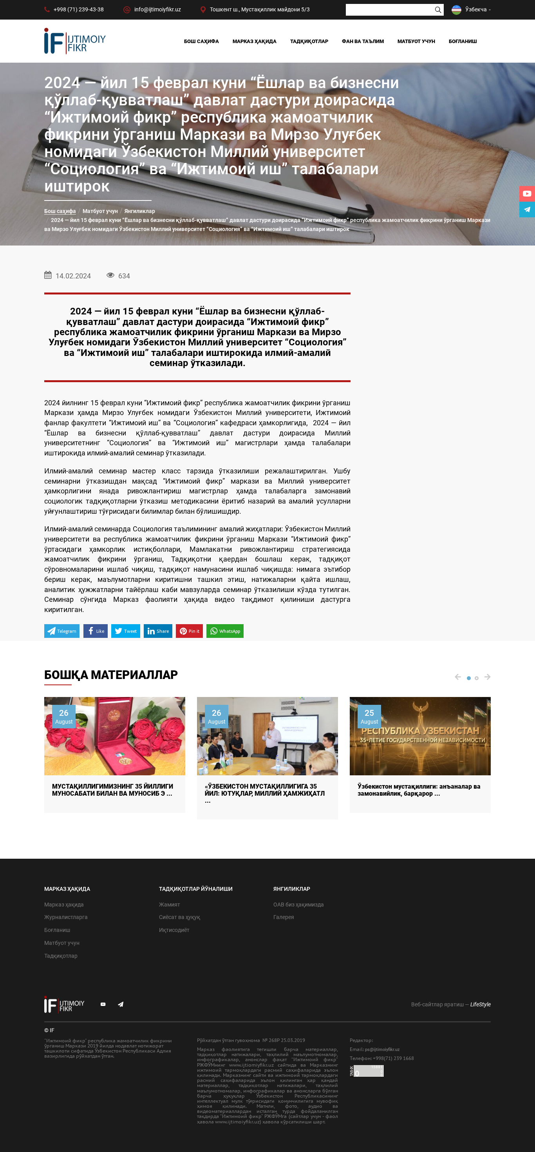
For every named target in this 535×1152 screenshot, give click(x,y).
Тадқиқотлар (309, 41)
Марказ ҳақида (255, 41)
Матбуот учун (416, 41)
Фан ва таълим (363, 41)
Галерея (283, 917)
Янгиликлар (140, 211)
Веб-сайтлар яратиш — (451, 1004)
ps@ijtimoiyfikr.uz (382, 1049)
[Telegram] (527, 209)
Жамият (169, 904)
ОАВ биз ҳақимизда (298, 904)
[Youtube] (527, 194)
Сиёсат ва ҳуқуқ (179, 917)
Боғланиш (463, 41)
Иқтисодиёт (174, 930)
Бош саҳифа (201, 41)
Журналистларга (66, 917)
